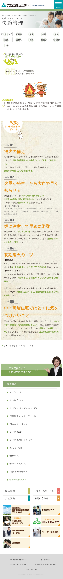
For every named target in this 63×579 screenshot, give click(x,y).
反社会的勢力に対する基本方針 (45, 564)
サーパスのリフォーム (18, 464)
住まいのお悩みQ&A (18, 480)
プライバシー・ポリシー (18, 564)
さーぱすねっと (16, 392)
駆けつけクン (15, 456)
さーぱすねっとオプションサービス (24, 408)
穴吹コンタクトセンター (19, 424)
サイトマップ (45, 559)
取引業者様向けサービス (18, 559)
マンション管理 (16, 448)
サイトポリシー (31, 569)
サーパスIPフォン (16, 400)
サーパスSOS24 (16, 432)
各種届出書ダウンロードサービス (23, 416)
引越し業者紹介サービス (19, 472)
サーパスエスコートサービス (21, 440)
